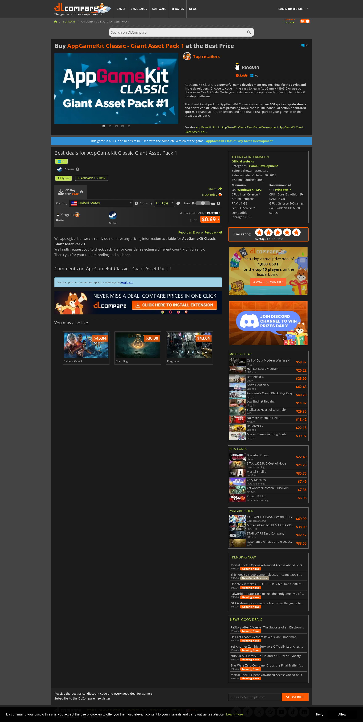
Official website (243, 161)
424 (61, 220)
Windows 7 (283, 190)
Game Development (263, 166)
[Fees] (203, 203)
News (193, 9)
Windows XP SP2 (249, 190)
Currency (146, 203)
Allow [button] (342, 714)
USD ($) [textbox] (162, 203)
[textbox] (86, 203)
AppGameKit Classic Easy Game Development (250, 127)
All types (64, 178)
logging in (126, 282)
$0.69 (209, 219)
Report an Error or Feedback (198, 232)
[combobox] (101, 203)
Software (159, 9)
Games (121, 9)
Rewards (177, 9)
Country (61, 203)
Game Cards (139, 9)
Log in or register (291, 9)
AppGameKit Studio (208, 127)
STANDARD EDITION (92, 178)
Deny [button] (319, 714)
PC (63, 161)
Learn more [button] (234, 714)
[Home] (55, 21)
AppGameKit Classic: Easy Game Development (239, 141)
